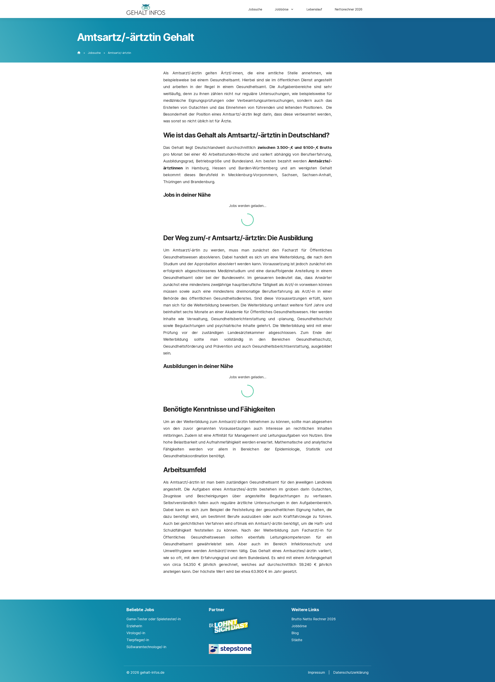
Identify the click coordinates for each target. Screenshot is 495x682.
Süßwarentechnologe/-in (146, 647)
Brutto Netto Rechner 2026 (313, 619)
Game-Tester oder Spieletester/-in (153, 619)
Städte (296, 640)
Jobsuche (255, 9)
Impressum (316, 672)
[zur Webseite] (247, 629)
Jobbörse (281, 9)
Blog (295, 633)
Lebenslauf (314, 9)
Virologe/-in (135, 633)
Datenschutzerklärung (351, 672)
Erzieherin (134, 626)
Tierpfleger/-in (137, 640)
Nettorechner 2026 (348, 9)
